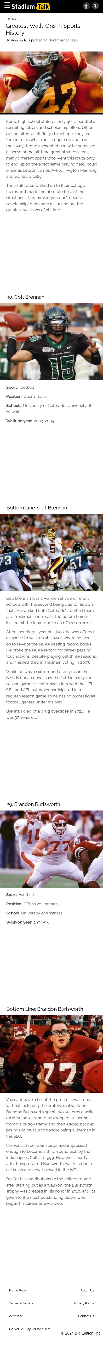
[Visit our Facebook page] (86, 6)
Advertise (16, 1316)
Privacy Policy (84, 1303)
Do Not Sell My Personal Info (30, 1329)
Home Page (17, 1290)
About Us (87, 1290)
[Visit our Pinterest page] (94, 6)
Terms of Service (21, 1303)
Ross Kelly (19, 40)
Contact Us (86, 1316)
